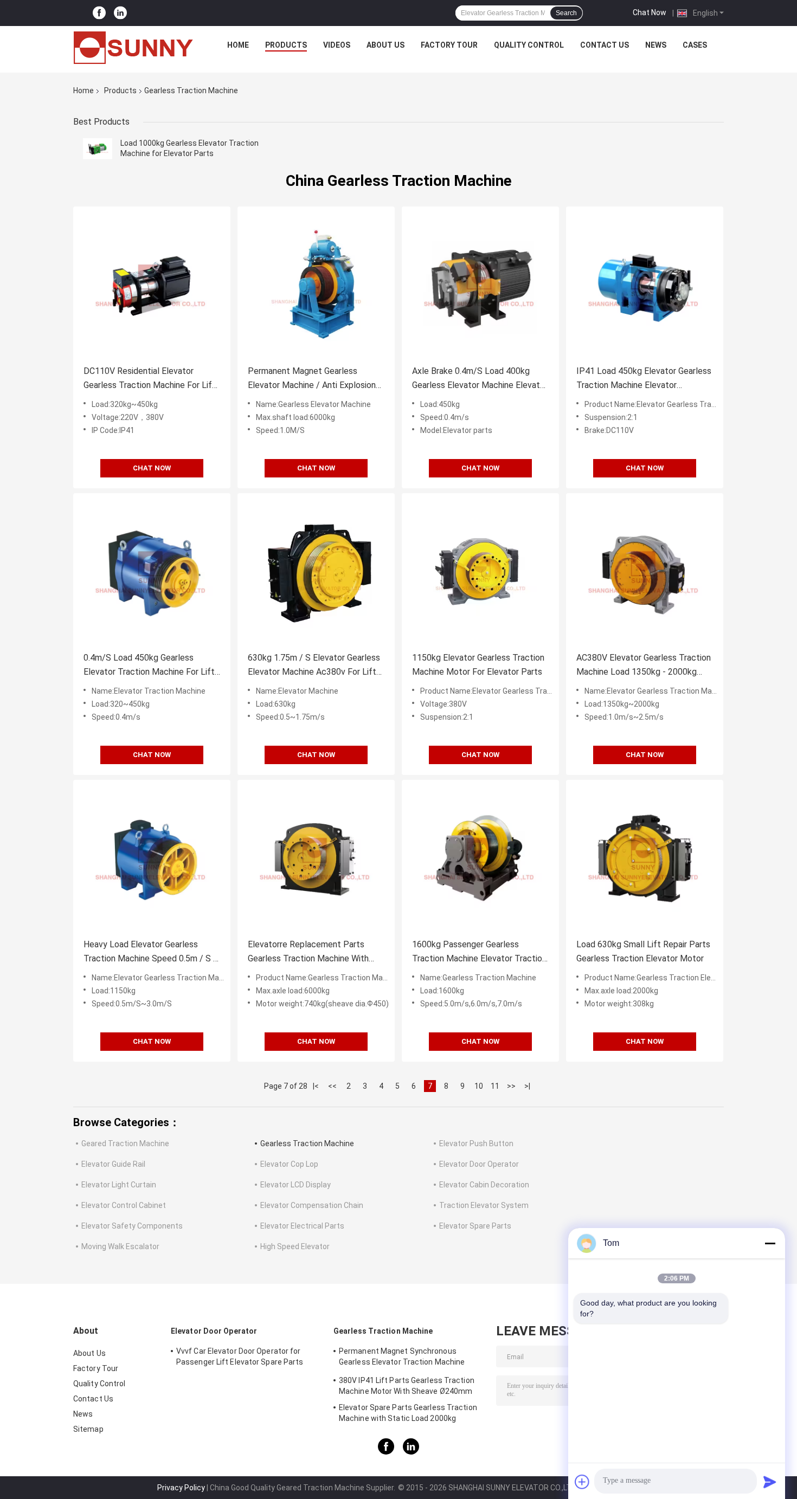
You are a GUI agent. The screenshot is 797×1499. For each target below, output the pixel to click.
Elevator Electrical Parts (302, 1226)
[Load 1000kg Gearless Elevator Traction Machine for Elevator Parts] (97, 148)
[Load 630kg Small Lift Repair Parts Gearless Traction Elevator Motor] (644, 858)
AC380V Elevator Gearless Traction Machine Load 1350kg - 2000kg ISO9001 (643, 665)
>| (527, 1086)
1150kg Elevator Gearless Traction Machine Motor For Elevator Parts (478, 664)
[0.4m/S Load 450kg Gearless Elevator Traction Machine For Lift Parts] (152, 571)
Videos (336, 45)
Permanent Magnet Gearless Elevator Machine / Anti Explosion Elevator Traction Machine (312, 379)
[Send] (770, 1482)
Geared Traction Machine (125, 1143)
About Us (385, 45)
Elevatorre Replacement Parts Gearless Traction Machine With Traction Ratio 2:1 (308, 952)
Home (238, 45)
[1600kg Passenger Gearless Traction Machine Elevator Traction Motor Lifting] (480, 858)
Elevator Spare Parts (475, 1226)
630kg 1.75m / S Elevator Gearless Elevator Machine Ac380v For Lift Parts (314, 665)
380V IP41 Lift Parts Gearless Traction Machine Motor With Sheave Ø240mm (406, 1385)
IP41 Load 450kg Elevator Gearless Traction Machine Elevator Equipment (643, 379)
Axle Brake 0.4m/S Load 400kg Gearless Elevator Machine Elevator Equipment (480, 379)
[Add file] (582, 1482)
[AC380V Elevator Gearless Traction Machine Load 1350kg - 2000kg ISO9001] (644, 571)
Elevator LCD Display (295, 1184)
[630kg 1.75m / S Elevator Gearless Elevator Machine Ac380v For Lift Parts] (316, 571)
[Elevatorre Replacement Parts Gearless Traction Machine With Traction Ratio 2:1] (316, 858)
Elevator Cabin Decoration (484, 1184)
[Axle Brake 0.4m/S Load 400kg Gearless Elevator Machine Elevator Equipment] (480, 285)
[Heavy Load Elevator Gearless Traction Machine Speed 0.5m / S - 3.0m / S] (152, 858)
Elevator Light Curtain (118, 1184)
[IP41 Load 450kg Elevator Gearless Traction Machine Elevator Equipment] (644, 285)
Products (286, 45)
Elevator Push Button (476, 1143)
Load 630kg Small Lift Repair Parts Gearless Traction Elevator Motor (643, 951)
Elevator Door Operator (479, 1164)
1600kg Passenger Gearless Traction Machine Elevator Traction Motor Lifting (479, 952)
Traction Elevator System (484, 1205)
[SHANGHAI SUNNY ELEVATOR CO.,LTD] (133, 47)
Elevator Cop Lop (289, 1164)
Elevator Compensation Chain (311, 1205)
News (655, 45)
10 (478, 1086)
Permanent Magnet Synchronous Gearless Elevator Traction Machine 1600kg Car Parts (402, 1358)
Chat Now (649, 12)
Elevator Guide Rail (113, 1164)
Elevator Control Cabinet (123, 1205)
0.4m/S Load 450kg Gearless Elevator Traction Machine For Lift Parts (149, 665)
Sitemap (88, 1429)
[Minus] (769, 1243)
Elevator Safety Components (132, 1226)
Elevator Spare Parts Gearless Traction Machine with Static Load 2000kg (408, 1413)
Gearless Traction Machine (307, 1143)
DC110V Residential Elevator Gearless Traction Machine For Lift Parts (149, 379)
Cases (695, 45)
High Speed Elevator (295, 1246)
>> (511, 1086)
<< (332, 1086)
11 (495, 1086)
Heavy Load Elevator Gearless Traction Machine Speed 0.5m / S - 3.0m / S (149, 952)
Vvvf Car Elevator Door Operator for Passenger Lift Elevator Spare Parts (240, 1356)
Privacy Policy (181, 1487)
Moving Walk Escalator (120, 1246)
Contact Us (604, 45)
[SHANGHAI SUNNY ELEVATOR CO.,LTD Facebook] (99, 13)
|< (316, 1086)
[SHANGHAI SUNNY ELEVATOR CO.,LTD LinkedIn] (120, 13)
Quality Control (529, 45)
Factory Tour (449, 45)
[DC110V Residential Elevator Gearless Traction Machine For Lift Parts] (152, 285)
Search (566, 13)
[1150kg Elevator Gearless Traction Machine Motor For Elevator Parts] (480, 571)
